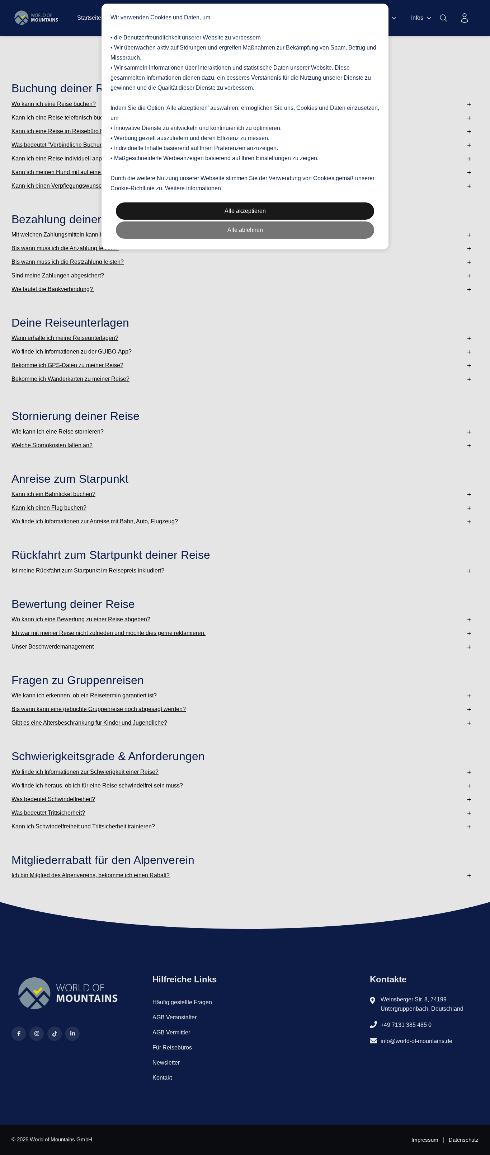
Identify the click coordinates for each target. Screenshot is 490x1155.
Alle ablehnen (245, 230)
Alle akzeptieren (245, 211)
